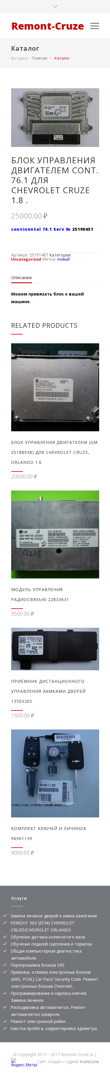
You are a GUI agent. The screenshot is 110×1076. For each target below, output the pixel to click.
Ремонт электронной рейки (38, 1021)
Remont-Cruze (47, 26)
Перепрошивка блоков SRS (38, 965)
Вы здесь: (20, 58)
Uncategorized (26, 259)
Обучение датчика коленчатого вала (48, 937)
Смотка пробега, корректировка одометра (54, 1028)
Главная (39, 58)
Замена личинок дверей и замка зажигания (54, 916)
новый (63, 259)
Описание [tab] (21, 277)
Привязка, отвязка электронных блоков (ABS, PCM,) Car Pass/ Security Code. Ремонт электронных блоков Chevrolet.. (54, 979)
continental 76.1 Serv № (41, 229)
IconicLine (89, 1061)
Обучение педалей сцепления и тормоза (51, 944)
